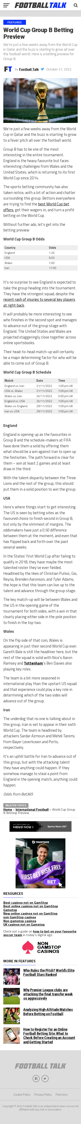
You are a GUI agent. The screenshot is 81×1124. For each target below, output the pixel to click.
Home (7, 809)
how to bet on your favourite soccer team (39, 933)
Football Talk (29, 69)
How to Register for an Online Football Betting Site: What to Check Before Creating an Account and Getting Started (49, 1035)
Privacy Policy (43, 1094)
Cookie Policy (22, 1094)
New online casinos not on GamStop (30, 913)
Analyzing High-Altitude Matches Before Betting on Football (48, 1011)
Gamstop (10, 909)
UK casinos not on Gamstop (24, 924)
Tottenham (33, 663)
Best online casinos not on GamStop (30, 906)
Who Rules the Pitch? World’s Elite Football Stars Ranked (49, 972)
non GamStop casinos (19, 917)
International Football (32, 809)
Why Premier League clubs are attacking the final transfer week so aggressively (48, 994)
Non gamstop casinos (19, 920)
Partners (62, 1094)
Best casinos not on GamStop (25, 902)
